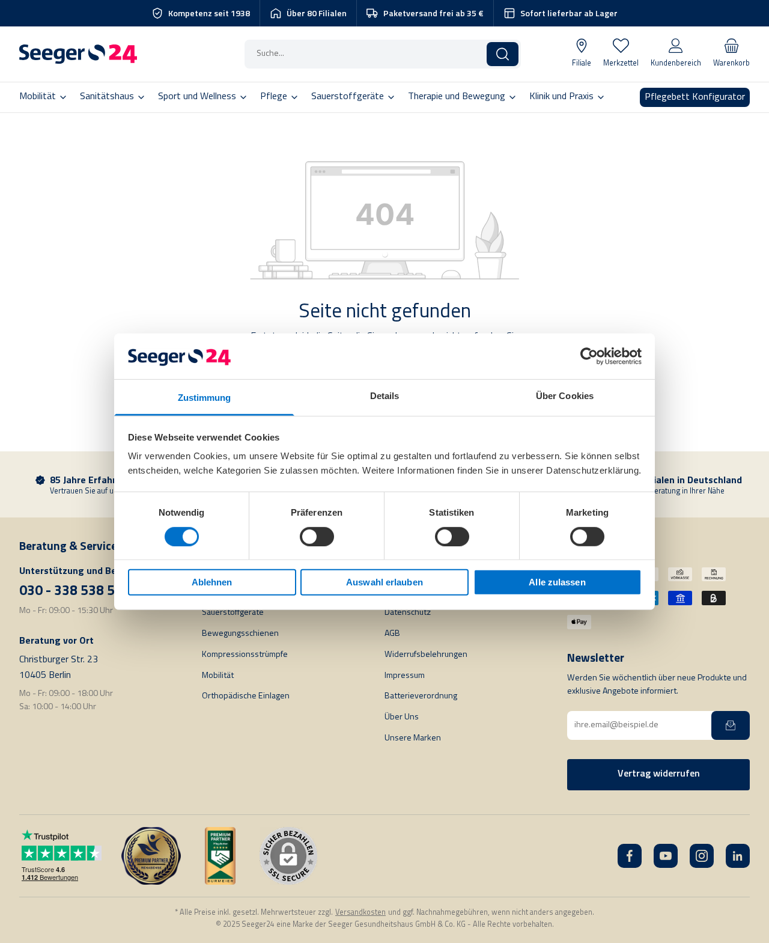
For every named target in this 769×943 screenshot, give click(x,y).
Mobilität (218, 675)
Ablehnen (212, 582)
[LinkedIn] (738, 856)
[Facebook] (630, 856)
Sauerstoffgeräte (233, 612)
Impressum (404, 675)
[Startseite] (78, 54)
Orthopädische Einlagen (246, 696)
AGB (392, 633)
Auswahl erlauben (384, 582)
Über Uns (401, 717)
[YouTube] (666, 856)
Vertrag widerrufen (659, 774)
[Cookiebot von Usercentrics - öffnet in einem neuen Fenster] (589, 356)
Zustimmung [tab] (204, 397)
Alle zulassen (557, 582)
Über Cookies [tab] (565, 396)
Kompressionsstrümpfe (245, 654)
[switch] (317, 536)
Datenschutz (407, 612)
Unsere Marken (412, 738)
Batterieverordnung (420, 696)
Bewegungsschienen (240, 633)
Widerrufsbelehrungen (425, 654)
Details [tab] (385, 396)
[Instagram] (702, 856)
